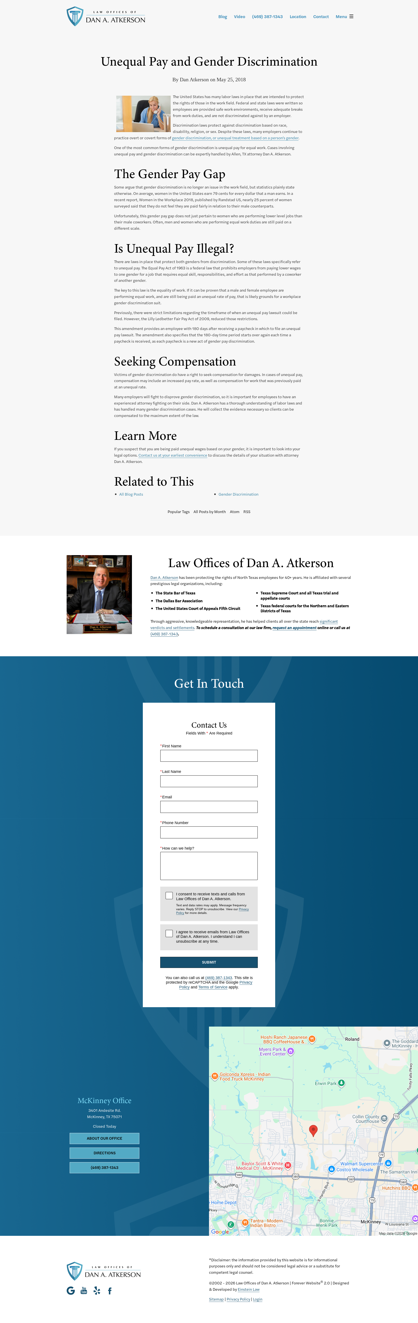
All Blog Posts (131, 494)
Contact (321, 16)
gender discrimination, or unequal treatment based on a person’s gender (235, 137)
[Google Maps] (72, 1290)
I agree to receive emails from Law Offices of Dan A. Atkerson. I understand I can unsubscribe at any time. (212, 937)
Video (239, 16)
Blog (222, 16)
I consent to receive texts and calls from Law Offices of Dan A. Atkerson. (212, 903)
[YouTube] (83, 1290)
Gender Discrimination (238, 494)
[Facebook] (109, 1290)
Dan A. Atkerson (164, 577)
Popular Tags (179, 511)
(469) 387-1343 (164, 633)
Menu (341, 16)
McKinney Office (104, 1100)
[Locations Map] (313, 1130)
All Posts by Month (210, 511)
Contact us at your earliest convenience (172, 455)
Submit (209, 962)
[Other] (96, 1290)
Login (257, 1299)
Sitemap (216, 1299)
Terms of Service (213, 987)
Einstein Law (249, 1289)
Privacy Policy (238, 1299)
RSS (246, 511)
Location (298, 16)
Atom (234, 511)
